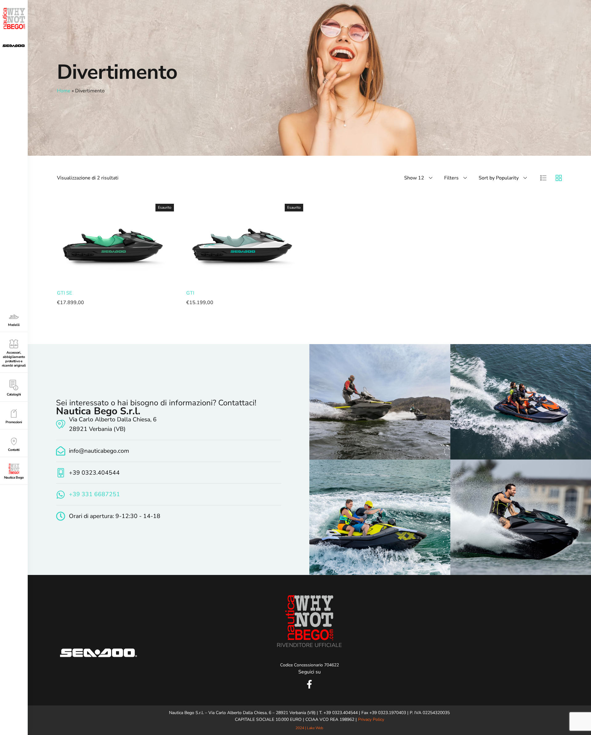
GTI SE (64, 293)
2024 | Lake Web (309, 727)
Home (63, 90)
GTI (190, 293)
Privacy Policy (371, 719)
